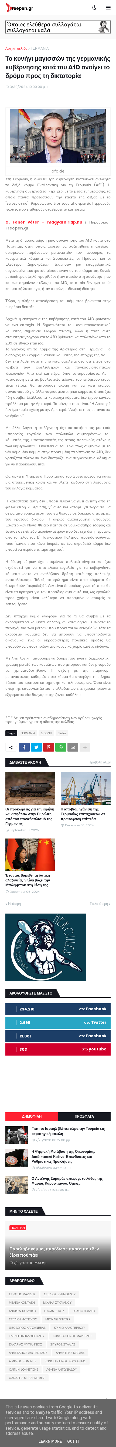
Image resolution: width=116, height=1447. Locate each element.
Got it (73, 1441)
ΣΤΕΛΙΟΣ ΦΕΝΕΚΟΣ (23, 1319)
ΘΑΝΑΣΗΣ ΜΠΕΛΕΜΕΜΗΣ (27, 1378)
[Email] (72, 747)
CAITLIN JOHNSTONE (23, 1369)
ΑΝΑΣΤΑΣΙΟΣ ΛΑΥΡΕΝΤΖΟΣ (28, 1353)
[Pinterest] (48, 747)
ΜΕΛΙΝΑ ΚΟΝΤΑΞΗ (22, 1302)
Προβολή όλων (100, 762)
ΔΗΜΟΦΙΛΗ (32, 1116)
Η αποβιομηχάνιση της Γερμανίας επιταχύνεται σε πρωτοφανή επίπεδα (83, 814)
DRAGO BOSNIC (84, 1311)
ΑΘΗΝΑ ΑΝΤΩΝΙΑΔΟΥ (61, 1369)
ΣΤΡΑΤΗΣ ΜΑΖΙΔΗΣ (22, 1294)
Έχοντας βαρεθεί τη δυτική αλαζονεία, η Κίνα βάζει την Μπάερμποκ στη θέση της (27, 880)
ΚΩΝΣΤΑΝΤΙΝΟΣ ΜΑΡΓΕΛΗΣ (72, 1336)
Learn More (50, 1441)
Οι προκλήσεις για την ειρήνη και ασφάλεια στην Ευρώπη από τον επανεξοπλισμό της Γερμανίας (29, 817)
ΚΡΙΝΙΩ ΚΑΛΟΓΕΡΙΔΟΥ (69, 1328)
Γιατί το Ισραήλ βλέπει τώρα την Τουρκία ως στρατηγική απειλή (68, 1131)
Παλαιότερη (99, 903)
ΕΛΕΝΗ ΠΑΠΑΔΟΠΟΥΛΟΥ (27, 1336)
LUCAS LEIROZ (54, 1311)
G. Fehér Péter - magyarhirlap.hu (43, 222)
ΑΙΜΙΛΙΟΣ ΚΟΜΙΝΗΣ (22, 1361)
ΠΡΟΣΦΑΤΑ (84, 1116)
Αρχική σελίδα (16, 48)
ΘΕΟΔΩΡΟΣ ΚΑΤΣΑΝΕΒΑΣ (27, 1328)
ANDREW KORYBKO (22, 1311)
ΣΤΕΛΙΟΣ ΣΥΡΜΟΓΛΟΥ (60, 1294)
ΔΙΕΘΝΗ (46, 733)
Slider (62, 733)
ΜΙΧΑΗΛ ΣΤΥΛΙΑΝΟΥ (57, 1302)
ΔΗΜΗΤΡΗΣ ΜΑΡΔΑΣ (70, 1353)
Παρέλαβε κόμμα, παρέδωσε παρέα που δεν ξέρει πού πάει (54, 1252)
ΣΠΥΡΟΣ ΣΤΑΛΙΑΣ (62, 1344)
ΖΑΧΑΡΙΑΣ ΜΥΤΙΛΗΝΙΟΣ (25, 1344)
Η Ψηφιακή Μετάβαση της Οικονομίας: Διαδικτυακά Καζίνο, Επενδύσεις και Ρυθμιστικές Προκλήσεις (63, 1156)
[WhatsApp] (60, 747)
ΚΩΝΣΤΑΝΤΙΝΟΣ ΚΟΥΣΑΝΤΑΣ (65, 1361)
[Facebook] (24, 747)
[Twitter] (36, 747)
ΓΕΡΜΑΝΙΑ (40, 48)
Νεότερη (14, 903)
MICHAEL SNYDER (57, 1319)
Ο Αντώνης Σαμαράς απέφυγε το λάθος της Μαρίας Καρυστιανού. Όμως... (67, 1181)
